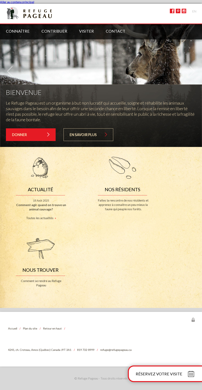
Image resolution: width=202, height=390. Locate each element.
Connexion (193, 320)
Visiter (86, 31)
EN (194, 11)
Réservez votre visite (159, 373)
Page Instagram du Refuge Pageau (184, 11)
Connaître (18, 31)
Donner (19, 135)
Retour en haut (52, 328)
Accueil (12, 328)
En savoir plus (83, 135)
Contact (115, 31)
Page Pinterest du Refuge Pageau (178, 11)
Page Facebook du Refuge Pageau (172, 11)
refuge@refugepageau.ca (116, 349)
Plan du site (30, 328)
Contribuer (54, 31)
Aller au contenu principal (17, 2)
